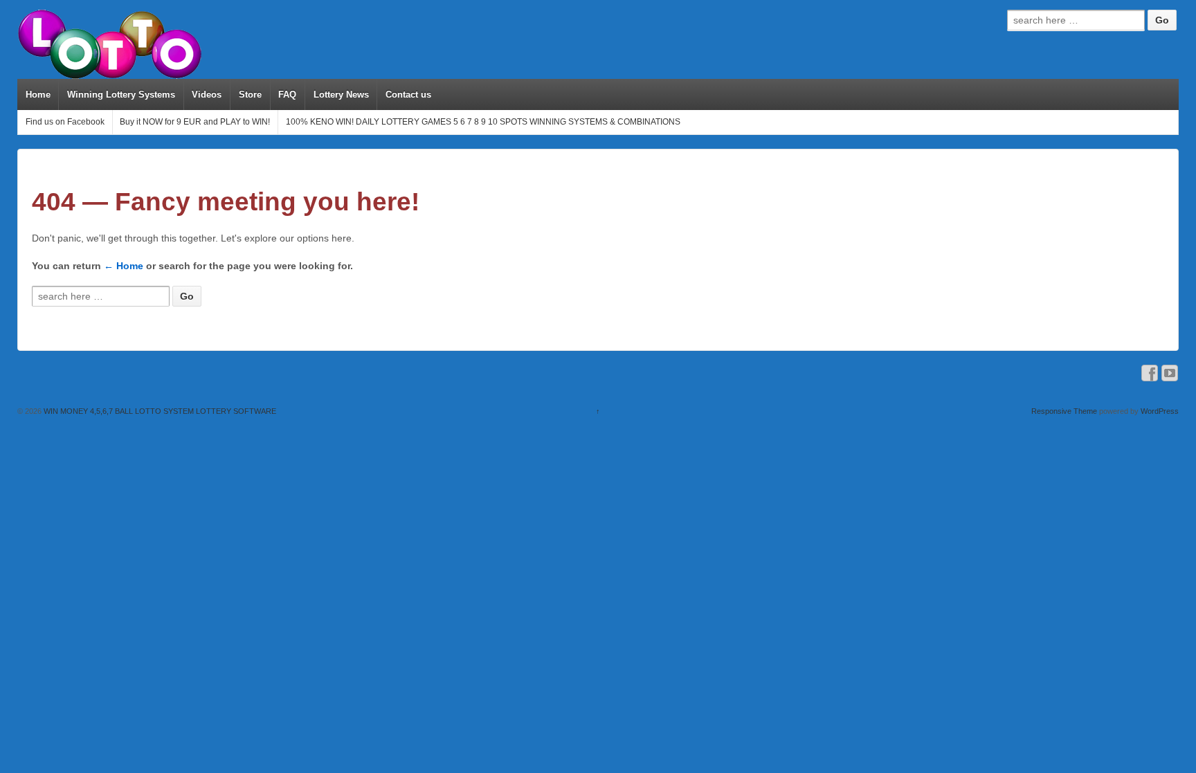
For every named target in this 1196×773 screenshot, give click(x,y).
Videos (206, 94)
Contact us (408, 94)
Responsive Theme (1064, 411)
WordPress (1160, 411)
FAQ (287, 94)
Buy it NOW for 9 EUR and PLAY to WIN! (195, 122)
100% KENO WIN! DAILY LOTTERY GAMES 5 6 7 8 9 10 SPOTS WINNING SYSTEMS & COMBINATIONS (483, 122)
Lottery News (341, 94)
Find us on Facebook (65, 122)
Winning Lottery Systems (121, 94)
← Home (123, 265)
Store (250, 94)
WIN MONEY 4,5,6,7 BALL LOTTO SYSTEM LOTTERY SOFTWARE (159, 411)
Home (38, 94)
